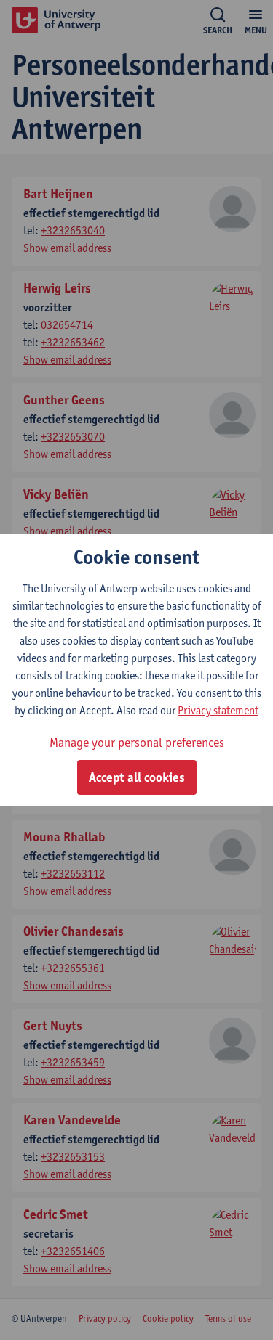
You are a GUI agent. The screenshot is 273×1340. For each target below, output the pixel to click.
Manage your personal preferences (137, 742)
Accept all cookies (137, 777)
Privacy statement (218, 710)
